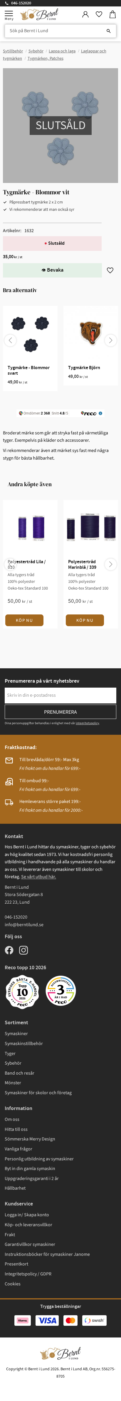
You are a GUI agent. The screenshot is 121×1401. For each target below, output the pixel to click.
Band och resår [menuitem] (19, 1073)
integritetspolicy (87, 723)
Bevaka (55, 270)
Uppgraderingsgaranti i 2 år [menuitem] (32, 1178)
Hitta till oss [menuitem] (16, 1129)
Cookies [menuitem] (13, 1284)
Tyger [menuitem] (10, 1053)
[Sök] (108, 31)
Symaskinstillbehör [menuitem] (24, 1043)
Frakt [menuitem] (10, 1235)
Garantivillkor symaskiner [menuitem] (30, 1244)
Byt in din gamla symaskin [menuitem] (30, 1168)
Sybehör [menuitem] (13, 1063)
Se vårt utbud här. (38, 877)
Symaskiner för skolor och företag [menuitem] (38, 1093)
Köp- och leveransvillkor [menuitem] (28, 1225)
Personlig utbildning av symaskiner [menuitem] (39, 1159)
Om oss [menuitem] (12, 1119)
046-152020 (21, 3)
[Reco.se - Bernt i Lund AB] (61, 991)
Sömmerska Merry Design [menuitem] (30, 1139)
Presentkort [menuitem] (16, 1264)
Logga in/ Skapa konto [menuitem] (27, 1215)
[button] (9, 13)
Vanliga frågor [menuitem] (18, 1149)
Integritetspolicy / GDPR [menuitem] (28, 1274)
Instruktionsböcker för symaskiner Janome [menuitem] (47, 1254)
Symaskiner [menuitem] (16, 1033)
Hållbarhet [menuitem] (15, 1188)
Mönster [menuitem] (13, 1083)
